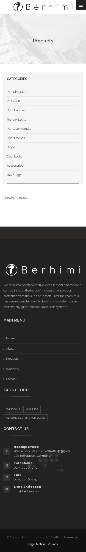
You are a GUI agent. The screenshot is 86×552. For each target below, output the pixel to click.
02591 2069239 (25, 479)
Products (12, 358)
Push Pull (13, 101)
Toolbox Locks (16, 119)
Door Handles (16, 110)
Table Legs (14, 175)
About (10, 348)
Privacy (53, 544)
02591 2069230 (26, 467)
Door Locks (14, 156)
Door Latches (16, 138)
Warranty (12, 369)
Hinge (11, 147)
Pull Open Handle (19, 128)
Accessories (15, 165)
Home (10, 338)
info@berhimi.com (28, 491)
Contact (11, 379)
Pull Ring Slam (17, 91)
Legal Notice (36, 544)
